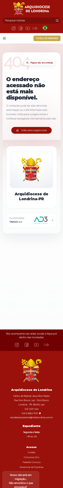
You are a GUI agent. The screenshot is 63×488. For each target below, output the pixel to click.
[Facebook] (21, 28)
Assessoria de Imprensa (31, 467)
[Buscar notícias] (57, 20)
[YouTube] (28, 28)
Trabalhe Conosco (31, 462)
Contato (31, 452)
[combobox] (31, 20)
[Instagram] (14, 28)
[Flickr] (35, 28)
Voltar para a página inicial (34, 130)
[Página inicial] (31, 9)
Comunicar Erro (31, 457)
